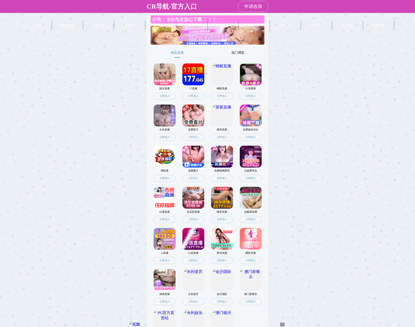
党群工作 (254, 25)
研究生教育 (191, 25)
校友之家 (379, 25)
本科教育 (161, 25)
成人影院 (36, 25)
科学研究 (223, 25)
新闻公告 (98, 25)
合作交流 (347, 25)
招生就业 (316, 25)
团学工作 (285, 25)
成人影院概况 (67, 25)
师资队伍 (129, 25)
